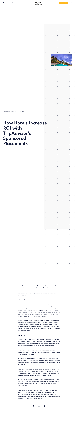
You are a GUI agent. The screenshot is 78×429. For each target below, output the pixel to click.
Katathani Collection (25, 341)
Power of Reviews (50, 390)
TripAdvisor (39, 285)
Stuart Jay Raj (14, 111)
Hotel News (17, 2)
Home (4, 2)
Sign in (70, 2)
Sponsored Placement (24, 304)
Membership (10, 2)
